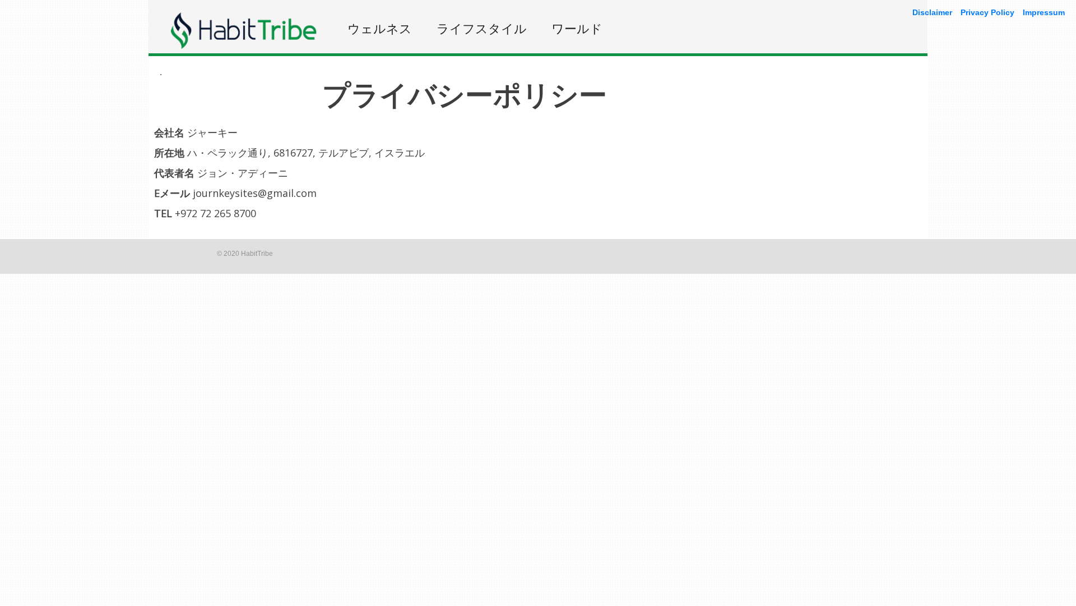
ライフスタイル (482, 28)
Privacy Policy (987, 12)
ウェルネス (379, 28)
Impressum (1044, 12)
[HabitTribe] (244, 45)
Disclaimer (932, 12)
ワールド (576, 28)
